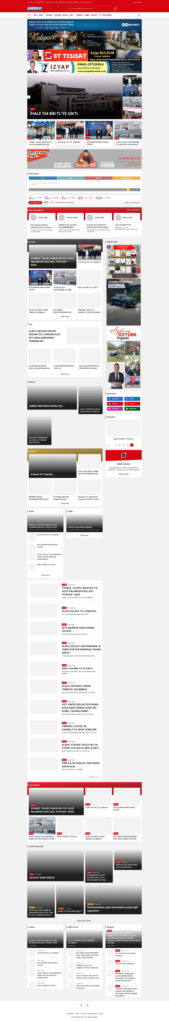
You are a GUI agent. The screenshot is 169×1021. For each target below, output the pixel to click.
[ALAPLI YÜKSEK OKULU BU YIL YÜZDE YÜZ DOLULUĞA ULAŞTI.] (84, 976)
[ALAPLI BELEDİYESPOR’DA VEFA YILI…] (65, 359)
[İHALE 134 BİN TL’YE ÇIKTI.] (89, 280)
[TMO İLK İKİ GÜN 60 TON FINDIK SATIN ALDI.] (84, 985)
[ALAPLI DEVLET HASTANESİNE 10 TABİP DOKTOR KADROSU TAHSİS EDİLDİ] (75, 97)
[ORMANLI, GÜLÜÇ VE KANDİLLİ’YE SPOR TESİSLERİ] (89, 302)
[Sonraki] (121, 97)
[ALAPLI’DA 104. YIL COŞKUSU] (70, 133)
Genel (64, 585)
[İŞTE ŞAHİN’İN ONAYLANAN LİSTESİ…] (99, 134)
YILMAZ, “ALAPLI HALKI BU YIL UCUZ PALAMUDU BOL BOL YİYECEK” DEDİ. (80, 591)
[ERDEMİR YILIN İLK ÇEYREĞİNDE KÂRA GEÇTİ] (40, 489)
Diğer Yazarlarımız (133, 210)
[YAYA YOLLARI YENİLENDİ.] (124, 963)
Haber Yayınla (124, 476)
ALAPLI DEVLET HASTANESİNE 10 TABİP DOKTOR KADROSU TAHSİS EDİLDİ (81, 649)
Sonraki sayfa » (94, 777)
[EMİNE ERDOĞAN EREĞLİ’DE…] (52, 397)
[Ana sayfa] (29, 15)
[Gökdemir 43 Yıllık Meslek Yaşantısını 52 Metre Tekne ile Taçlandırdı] (89, 489)
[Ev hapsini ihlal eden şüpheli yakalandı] (124, 953)
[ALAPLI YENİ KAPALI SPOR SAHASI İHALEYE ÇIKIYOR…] (90, 399)
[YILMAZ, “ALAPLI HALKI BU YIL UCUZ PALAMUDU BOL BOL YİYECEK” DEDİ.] (41, 134)
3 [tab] (123, 447)
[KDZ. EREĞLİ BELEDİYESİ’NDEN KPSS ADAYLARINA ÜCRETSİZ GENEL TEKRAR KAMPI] (65, 302)
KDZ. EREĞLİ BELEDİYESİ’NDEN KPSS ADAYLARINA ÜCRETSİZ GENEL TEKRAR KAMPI (80, 708)
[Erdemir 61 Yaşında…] (52, 466)
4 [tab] (127, 447)
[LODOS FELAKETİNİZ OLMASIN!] (84, 523)
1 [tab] (115, 447)
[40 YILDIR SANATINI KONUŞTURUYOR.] (65, 489)
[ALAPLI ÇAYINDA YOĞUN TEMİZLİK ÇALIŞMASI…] (40, 302)
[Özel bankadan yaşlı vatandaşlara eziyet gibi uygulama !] (113, 899)
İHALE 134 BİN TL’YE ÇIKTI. (77, 668)
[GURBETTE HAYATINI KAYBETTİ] (70, 899)
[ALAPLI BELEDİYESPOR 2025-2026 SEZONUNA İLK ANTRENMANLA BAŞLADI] (40, 359)
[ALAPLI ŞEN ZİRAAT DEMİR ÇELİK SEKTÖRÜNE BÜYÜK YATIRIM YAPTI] (89, 466)
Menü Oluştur (137, 2)
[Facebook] (81, 1005)
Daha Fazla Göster (84, 921)
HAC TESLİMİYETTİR (122, 225)
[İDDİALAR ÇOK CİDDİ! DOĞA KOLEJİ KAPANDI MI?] (128, 859)
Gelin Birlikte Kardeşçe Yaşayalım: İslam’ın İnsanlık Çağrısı (40, 227)
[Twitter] (87, 1005)
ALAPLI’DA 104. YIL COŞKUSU (79, 611)
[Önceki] (28, 97)
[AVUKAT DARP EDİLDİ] (55, 865)
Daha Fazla (65, 316)
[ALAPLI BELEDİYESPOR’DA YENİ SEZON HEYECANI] (90, 359)
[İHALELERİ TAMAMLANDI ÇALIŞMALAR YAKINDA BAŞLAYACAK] (39, 430)
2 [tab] (119, 447)
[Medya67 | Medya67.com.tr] (34, 8)
